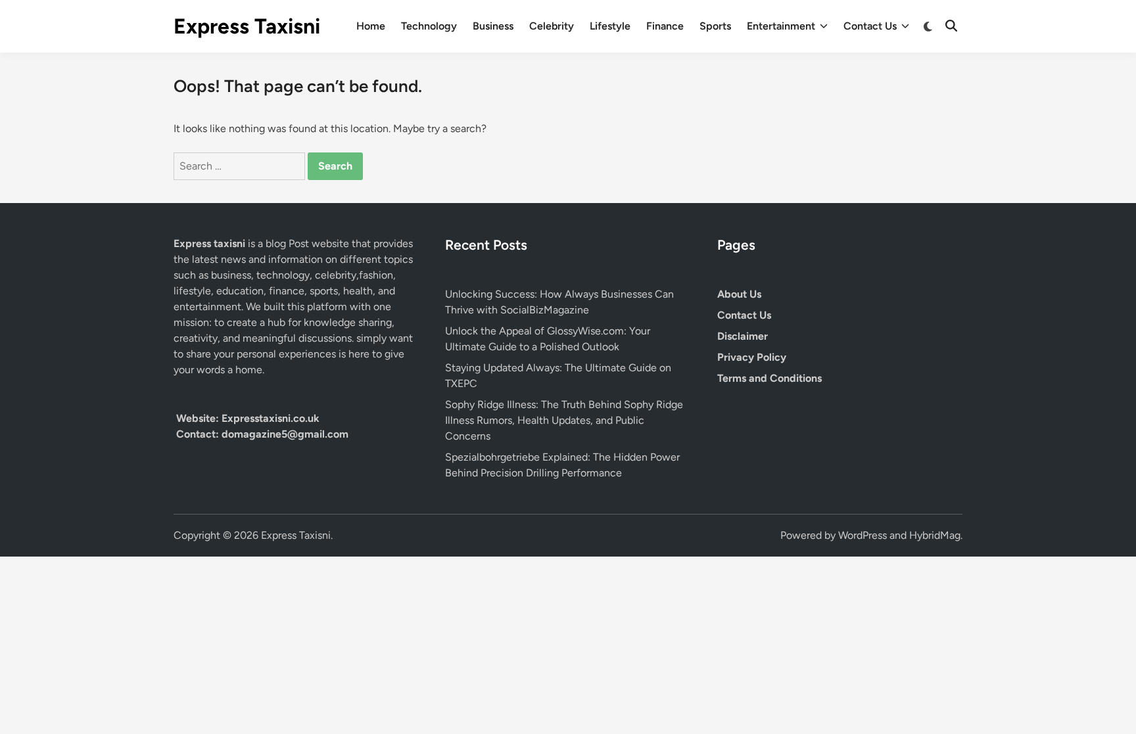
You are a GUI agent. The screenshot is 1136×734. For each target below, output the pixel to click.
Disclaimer (742, 336)
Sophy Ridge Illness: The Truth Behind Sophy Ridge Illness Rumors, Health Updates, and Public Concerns (564, 420)
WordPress (862, 535)
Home (370, 26)
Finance (665, 26)
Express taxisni (211, 243)
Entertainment (781, 26)
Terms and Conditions (769, 378)
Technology (429, 26)
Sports (715, 26)
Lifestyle (610, 26)
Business (493, 26)
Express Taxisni (247, 26)
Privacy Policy (751, 357)
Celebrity (551, 26)
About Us (739, 294)
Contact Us (870, 26)
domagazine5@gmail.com (285, 434)
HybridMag (934, 535)
